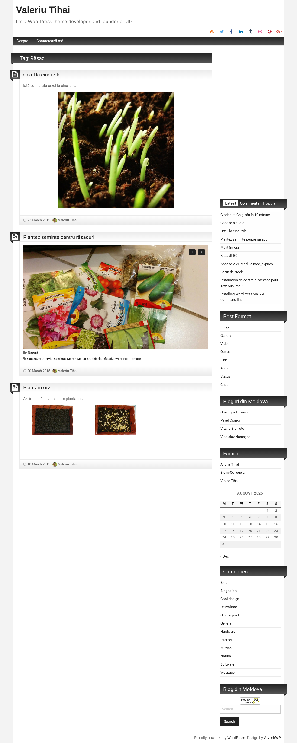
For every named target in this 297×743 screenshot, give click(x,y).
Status (225, 376)
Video (224, 344)
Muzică (226, 648)
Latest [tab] (230, 203)
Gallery (225, 335)
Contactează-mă (49, 41)
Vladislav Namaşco (235, 437)
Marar (71, 359)
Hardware (227, 631)
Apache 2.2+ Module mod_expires (246, 264)
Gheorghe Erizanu (234, 412)
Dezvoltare (228, 607)
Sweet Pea (121, 359)
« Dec (224, 556)
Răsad (107, 359)
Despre (22, 41)
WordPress (236, 738)
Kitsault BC (229, 256)
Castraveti (34, 359)
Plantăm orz (36, 387)
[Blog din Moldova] (250, 701)
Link (223, 360)
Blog (223, 583)
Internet (226, 640)
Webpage (227, 672)
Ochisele (95, 359)
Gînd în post (229, 615)
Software (227, 664)
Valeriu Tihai (43, 10)
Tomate (135, 359)
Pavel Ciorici (230, 420)
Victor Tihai (229, 481)
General (226, 623)
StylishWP (272, 738)
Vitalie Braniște (232, 428)
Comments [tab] (249, 203)
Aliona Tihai (229, 464)
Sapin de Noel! (231, 272)
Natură (33, 353)
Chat (224, 385)
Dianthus (59, 359)
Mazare (82, 359)
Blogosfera (228, 591)
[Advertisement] (250, 122)
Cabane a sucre (232, 223)
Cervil (47, 359)
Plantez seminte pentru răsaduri (58, 237)
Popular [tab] (270, 203)
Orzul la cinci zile (42, 75)
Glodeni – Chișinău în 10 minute (245, 215)
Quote (225, 352)
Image (225, 327)
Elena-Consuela (232, 472)
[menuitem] (22, 41)
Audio (224, 368)
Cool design (229, 599)
